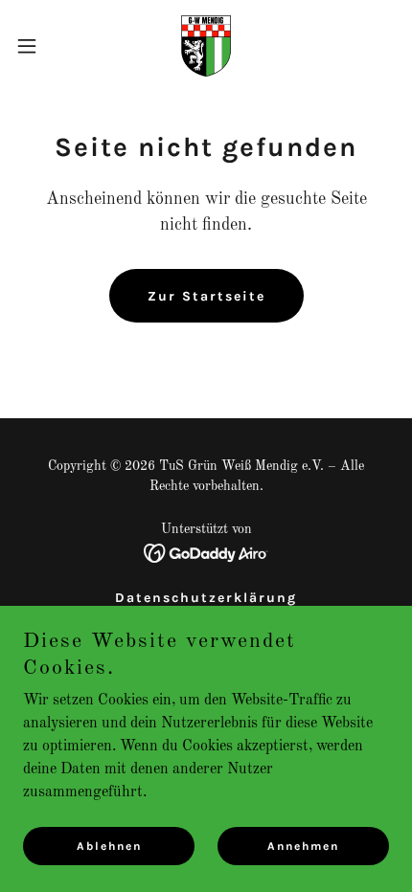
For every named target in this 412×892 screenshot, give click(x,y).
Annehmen (303, 846)
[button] (37, 46)
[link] (206, 46)
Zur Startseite (206, 296)
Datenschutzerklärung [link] (206, 598)
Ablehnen (109, 846)
